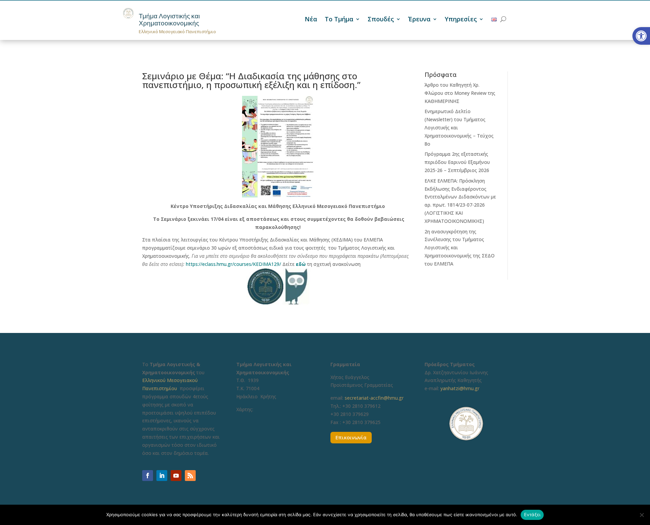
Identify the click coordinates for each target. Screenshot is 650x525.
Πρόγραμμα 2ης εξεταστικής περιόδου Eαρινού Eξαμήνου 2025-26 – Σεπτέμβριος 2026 (457, 162)
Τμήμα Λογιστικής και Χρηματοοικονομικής (169, 19)
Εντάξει (532, 514)
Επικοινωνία (351, 437)
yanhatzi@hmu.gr (459, 388)
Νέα (311, 20)
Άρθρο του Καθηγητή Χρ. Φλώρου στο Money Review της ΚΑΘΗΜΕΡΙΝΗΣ (460, 93)
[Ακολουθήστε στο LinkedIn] (161, 475)
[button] (641, 36)
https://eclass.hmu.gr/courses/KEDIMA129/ (233, 264)
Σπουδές (381, 20)
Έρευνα (419, 20)
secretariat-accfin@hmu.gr (374, 398)
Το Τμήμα (339, 20)
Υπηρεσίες (461, 20)
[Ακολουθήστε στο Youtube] (176, 475)
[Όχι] (641, 514)
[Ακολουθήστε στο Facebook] (147, 475)
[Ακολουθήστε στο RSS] (190, 475)
